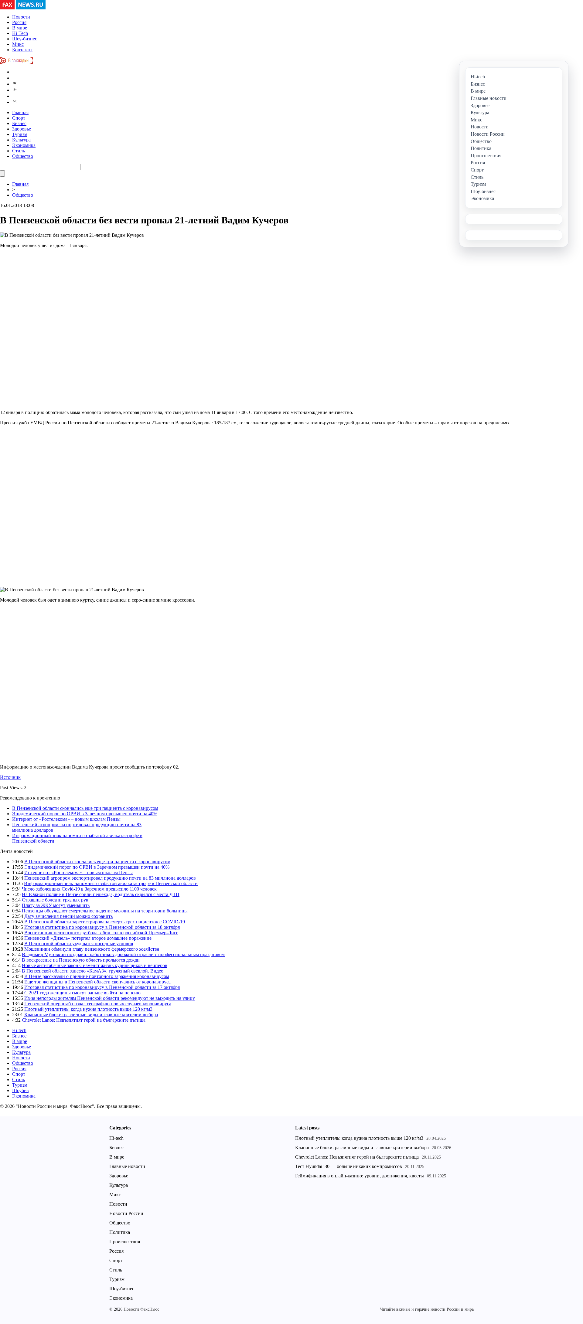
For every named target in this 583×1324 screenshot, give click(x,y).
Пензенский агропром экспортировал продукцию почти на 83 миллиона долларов (110, 878)
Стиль (18, 150)
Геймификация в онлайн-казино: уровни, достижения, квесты (359, 1175)
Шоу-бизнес (24, 38)
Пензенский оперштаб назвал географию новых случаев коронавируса (97, 1003)
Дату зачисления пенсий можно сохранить (68, 916)
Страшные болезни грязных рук (55, 899)
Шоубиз (20, 1090)
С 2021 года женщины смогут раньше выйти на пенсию (82, 992)
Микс (18, 44)
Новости (21, 16)
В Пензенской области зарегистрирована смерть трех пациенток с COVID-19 (104, 921)
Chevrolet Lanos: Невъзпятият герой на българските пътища (83, 1020)
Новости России (126, 1213)
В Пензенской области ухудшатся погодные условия (78, 943)
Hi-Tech (20, 33)
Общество (22, 156)
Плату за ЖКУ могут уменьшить (56, 905)
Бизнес (19, 123)
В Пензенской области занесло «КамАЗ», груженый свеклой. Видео (92, 970)
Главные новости (127, 1166)
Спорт (18, 118)
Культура (21, 139)
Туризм (19, 134)
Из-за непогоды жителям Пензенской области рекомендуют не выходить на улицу (109, 998)
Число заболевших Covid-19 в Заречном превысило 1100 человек (89, 888)
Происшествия (124, 1241)
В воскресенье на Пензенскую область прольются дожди (81, 959)
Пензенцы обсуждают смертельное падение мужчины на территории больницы (105, 910)
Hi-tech (19, 1030)
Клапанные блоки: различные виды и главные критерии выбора (91, 1014)
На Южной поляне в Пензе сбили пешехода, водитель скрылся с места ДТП (100, 894)
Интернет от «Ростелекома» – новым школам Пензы (66, 819)
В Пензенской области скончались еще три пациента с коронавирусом (85, 808)
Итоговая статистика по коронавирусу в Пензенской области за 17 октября (102, 987)
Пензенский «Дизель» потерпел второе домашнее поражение (88, 938)
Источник (10, 777)
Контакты (22, 49)
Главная (20, 112)
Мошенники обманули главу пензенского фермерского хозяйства (91, 949)
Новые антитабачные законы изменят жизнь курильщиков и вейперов (94, 965)
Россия (19, 22)
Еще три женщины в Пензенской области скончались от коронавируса (97, 981)
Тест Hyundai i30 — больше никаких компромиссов (348, 1166)
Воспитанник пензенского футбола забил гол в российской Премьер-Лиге (101, 932)
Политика (119, 1232)
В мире (19, 27)
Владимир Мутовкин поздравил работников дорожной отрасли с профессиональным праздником (123, 954)
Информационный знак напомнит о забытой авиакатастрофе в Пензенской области (111, 883)
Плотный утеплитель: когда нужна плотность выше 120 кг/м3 (88, 1009)
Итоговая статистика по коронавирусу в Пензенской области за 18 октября (102, 927)
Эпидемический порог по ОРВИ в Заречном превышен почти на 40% (84, 813)
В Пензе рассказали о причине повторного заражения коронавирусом (96, 976)
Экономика (24, 145)
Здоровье (21, 128)
